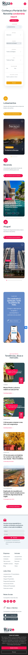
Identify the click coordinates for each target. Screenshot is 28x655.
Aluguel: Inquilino (7, 576)
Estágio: (14, 49)
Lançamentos (18, 556)
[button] (12, 156)
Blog (4, 566)
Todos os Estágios (11, 51)
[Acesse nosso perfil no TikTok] (11, 601)
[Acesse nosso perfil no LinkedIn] (14, 601)
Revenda (17, 561)
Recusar (14, 652)
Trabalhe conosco (8, 563)
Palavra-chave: (14, 74)
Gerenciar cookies (8, 588)
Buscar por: (14, 24)
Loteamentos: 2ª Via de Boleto (11, 574)
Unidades (5, 559)
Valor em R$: (14, 66)
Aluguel (17, 563)
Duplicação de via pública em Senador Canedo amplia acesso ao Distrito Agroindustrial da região (14, 493)
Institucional (6, 556)
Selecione (8, 35)
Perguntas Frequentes (9, 581)
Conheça (14, 137)
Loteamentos (18, 559)
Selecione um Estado (11, 43)
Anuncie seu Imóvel (8, 583)
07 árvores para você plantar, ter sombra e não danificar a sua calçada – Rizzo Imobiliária (13, 457)
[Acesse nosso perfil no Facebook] (4, 601)
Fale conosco (6, 561)
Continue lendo (7, 393)
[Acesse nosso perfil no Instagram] (8, 601)
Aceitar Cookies (14, 647)
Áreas (16, 566)
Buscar (14, 83)
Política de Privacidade (9, 586)
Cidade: (14, 41)
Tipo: (14, 57)
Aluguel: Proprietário (8, 579)
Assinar (15, 537)
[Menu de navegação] (25, 4)
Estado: (14, 32)
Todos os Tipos (10, 60)
